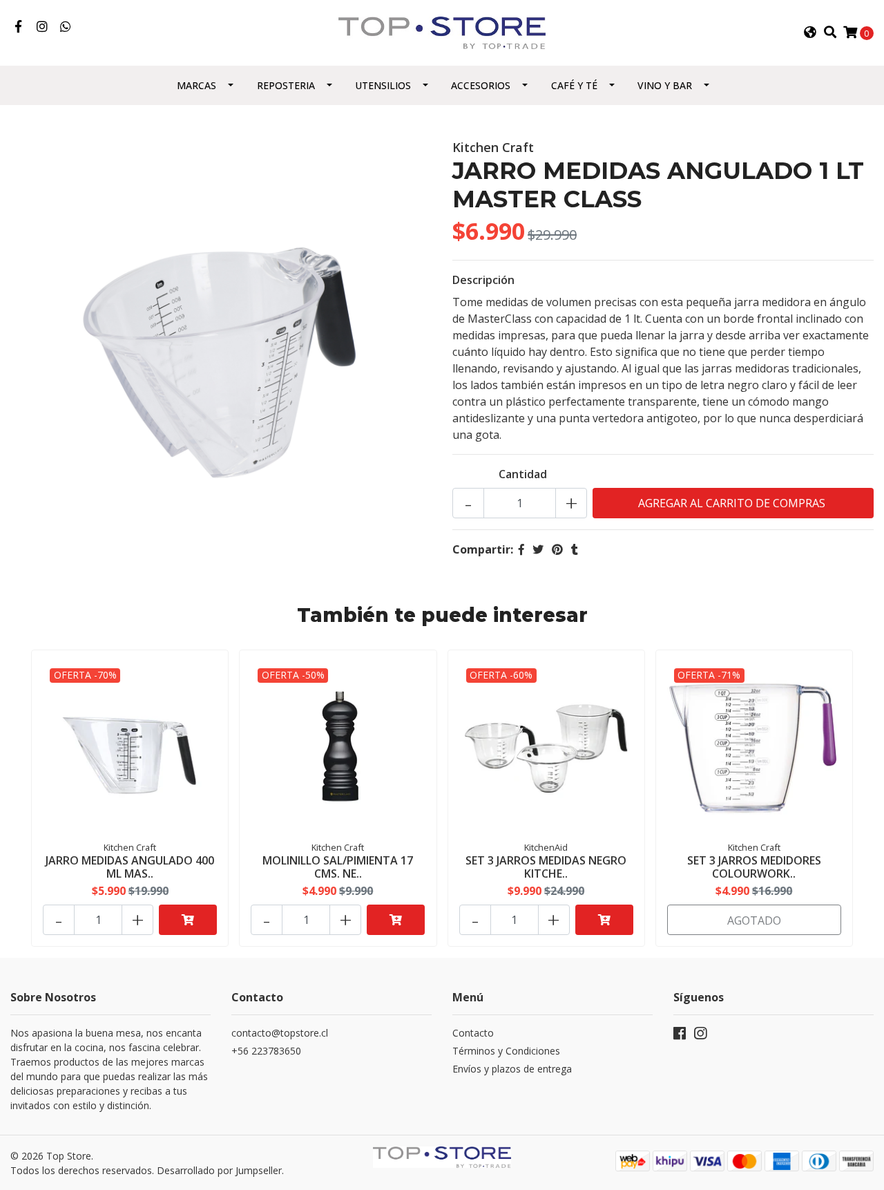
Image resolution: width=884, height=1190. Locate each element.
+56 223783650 (266, 1050)
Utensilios (383, 85)
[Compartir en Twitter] (538, 549)
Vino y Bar (664, 85)
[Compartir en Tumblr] (574, 549)
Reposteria (286, 85)
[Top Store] (442, 31)
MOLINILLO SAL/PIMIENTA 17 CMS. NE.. (337, 867)
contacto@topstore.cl (279, 1032)
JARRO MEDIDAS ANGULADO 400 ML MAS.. (130, 867)
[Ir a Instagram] (42, 27)
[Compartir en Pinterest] (557, 549)
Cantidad (523, 474)
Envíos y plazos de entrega (512, 1068)
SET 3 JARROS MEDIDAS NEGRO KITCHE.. (545, 867)
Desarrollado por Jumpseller (219, 1170)
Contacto (473, 1032)
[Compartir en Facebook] (521, 549)
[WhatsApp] (66, 27)
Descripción (483, 279)
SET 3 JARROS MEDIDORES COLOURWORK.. (754, 867)
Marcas (196, 85)
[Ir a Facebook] (18, 27)
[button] (810, 32)
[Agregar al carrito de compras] (188, 920)
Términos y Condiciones (506, 1050)
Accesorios (480, 85)
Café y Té (574, 85)
